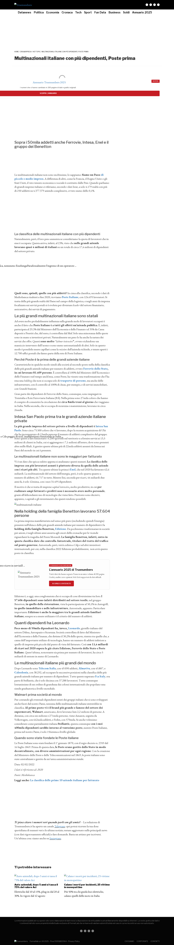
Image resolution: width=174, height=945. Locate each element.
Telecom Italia (47, 668)
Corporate (142, 941)
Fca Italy (100, 676)
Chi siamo (129, 941)
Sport (88, 12)
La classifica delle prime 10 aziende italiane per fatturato (64, 780)
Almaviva (84, 668)
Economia (52, 12)
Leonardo (74, 628)
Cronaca (67, 12)
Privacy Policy (74, 941)
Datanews (24, 12)
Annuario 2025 (142, 12)
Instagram (55, 838)
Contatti (155, 941)
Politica (39, 12)
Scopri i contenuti (61, 583)
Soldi (126, 12)
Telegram (59, 826)
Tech (78, 12)
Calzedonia (21, 672)
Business (115, 12)
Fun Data (100, 12)
